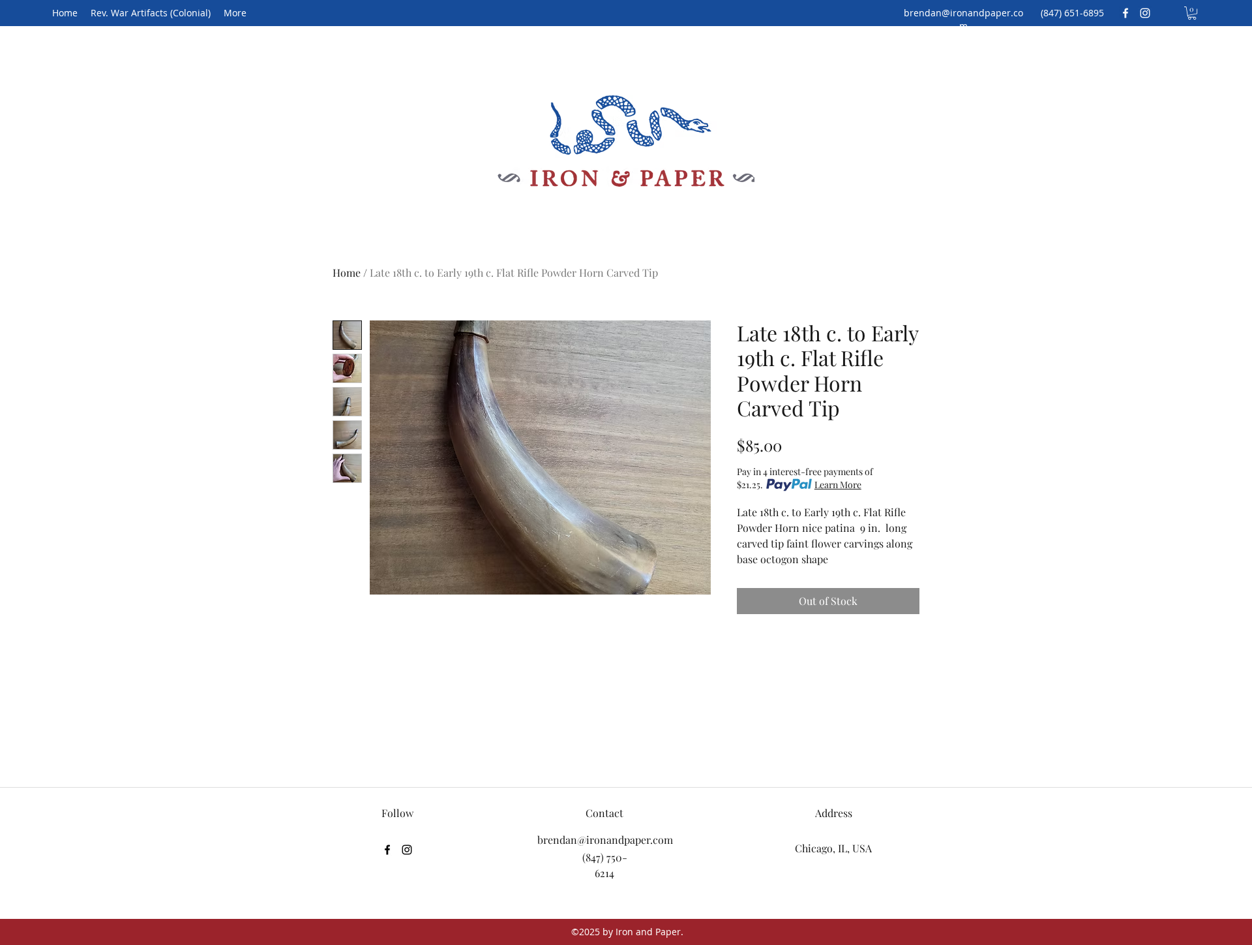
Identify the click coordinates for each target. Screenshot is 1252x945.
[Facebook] (1125, 13)
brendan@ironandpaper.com (963, 19)
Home (347, 272)
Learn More (837, 484)
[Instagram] (1145, 13)
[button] (1192, 13)
